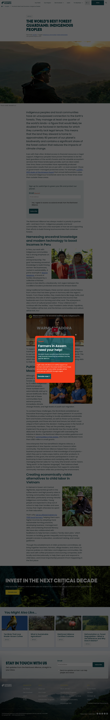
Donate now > (44, 376)
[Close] (76, 335)
